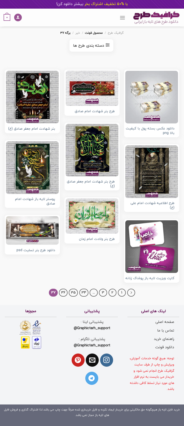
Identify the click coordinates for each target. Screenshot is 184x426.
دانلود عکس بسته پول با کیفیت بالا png (150, 131)
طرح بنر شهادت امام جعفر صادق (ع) (91, 184)
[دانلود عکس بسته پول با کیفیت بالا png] (151, 97)
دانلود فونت (164, 347)
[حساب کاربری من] (18, 18)
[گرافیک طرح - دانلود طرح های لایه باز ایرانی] (156, 17)
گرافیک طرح (116, 33)
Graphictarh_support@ (92, 328)
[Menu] (122, 17)
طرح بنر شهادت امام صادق (95, 111)
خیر (77, 33)
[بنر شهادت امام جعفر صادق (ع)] (32, 97)
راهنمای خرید (164, 339)
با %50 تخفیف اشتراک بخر (92, 4)
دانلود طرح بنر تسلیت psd (36, 250)
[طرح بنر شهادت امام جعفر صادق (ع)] (92, 150)
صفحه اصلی (164, 322)
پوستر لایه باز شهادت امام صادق (35, 201)
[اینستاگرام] (106, 360)
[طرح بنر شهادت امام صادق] (92, 88)
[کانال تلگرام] (91, 378)
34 (83, 292)
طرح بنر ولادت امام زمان (97, 239)
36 (63, 292)
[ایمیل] (92, 360)
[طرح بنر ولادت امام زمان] (92, 216)
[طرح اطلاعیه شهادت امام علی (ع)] (151, 171)
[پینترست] (78, 360)
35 (73, 292)
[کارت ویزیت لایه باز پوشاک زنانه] (151, 246)
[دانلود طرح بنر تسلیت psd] (32, 230)
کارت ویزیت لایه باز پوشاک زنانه (150, 278)
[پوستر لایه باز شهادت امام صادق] (32, 167)
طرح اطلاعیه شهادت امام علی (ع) (152, 205)
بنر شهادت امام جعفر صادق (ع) (31, 129)
